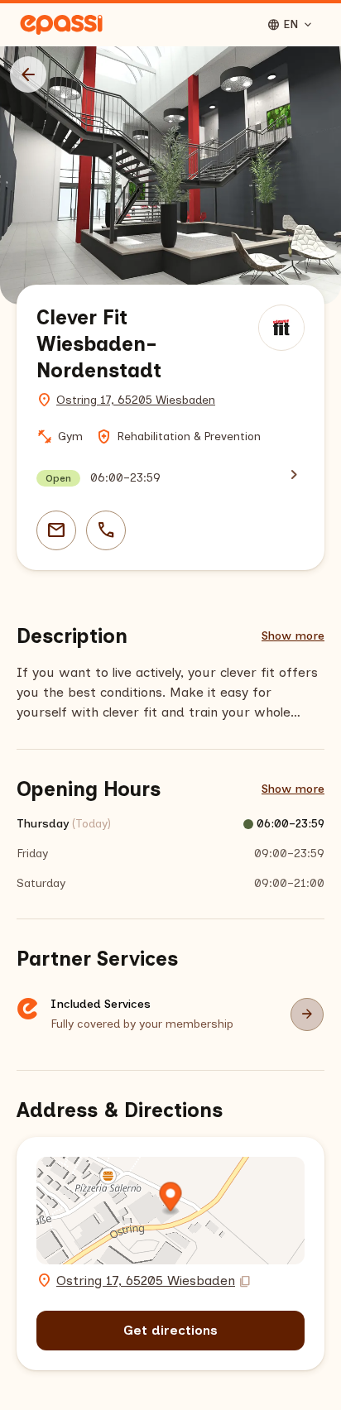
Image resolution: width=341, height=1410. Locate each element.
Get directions (170, 1330)
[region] (170, 175)
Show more (293, 636)
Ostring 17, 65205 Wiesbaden (135, 400)
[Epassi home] (61, 25)
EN (291, 25)
